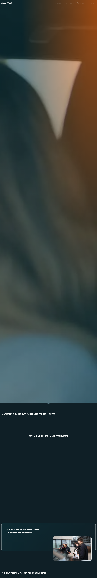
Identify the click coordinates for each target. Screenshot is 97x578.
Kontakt (91, 3)
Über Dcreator (81, 3)
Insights (72, 3)
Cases (65, 3)
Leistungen (57, 3)
